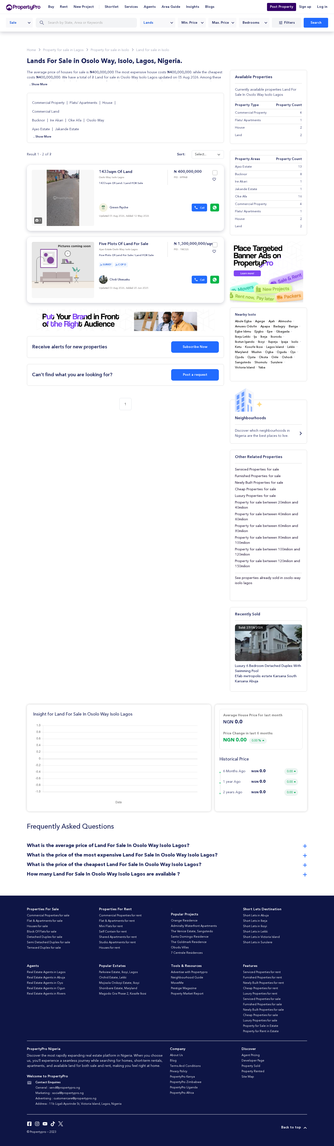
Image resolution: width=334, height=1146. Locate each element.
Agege (260, 321)
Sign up (305, 7)
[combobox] (19, 23)
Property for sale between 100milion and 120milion (267, 552)
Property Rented (253, 1071)
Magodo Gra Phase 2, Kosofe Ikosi (122, 993)
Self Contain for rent (113, 931)
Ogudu (282, 352)
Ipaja (284, 341)
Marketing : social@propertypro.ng (59, 1093)
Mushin (257, 352)
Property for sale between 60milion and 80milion (266, 528)
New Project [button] (84, 7)
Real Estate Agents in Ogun (46, 988)
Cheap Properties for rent (260, 988)
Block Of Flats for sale (41, 931)
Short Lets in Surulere (257, 942)
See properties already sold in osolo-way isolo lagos (268, 580)
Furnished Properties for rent (262, 977)
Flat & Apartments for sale (45, 921)
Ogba (269, 352)
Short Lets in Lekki (255, 931)
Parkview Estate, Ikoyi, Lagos (118, 972)
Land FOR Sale (133, 183)
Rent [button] (64, 7)
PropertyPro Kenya (182, 1076)
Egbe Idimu (243, 331)
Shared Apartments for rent (118, 937)
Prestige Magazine (184, 988)
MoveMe (177, 983)
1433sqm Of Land (115, 172)
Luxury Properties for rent (260, 993)
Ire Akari (57, 120)
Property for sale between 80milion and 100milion (266, 540)
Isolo (294, 341)
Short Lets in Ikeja (255, 921)
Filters (289, 22)
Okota (263, 357)
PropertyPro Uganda (184, 1087)
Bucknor (39, 120)
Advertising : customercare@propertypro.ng (65, 1098)
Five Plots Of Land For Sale (123, 244)
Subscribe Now (195, 347)
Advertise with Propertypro (189, 972)
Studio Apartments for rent (117, 942)
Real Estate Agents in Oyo (45, 983)
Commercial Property (49, 103)
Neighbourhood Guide (187, 977)
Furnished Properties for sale (258, 476)
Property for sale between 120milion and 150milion (267, 563)
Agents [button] (150, 7)
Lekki (291, 347)
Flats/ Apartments (84, 103)
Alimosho (285, 321)
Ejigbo (259, 331)
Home (31, 50)
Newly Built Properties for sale (259, 482)
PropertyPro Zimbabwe (185, 1082)
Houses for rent (109, 947)
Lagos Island (275, 347)
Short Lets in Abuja (256, 915)
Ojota (251, 357)
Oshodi (287, 357)
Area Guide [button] (171, 7)
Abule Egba (243, 321)
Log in (322, 7)
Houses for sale (37, 926)
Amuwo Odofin (246, 326)
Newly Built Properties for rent (263, 983)
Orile (274, 357)
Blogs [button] (209, 7)
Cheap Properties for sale (255, 489)
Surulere (277, 362)
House (107, 103)
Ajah (271, 321)
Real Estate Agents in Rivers (46, 993)
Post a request (195, 374)
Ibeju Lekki (242, 336)
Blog (173, 1060)
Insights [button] (192, 7)
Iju (255, 336)
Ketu (238, 347)
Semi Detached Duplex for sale (48, 942)
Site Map (248, 1076)
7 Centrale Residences (186, 953)
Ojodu (239, 357)
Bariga (293, 326)
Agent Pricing (251, 1055)
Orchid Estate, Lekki (112, 977)
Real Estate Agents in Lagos (46, 972)
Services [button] (131, 7)
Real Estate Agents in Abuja (46, 977)
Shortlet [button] (112, 7)
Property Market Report (187, 993)
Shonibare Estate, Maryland (118, 988)
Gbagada (282, 331)
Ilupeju (273, 341)
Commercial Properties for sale (48, 915)
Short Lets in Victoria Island (261, 937)
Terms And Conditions (185, 1066)
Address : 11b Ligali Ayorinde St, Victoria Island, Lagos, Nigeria (78, 1104)
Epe (270, 331)
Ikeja (263, 336)
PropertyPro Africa (182, 1093)
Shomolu (261, 362)
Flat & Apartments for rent (117, 921)
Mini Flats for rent (111, 926)
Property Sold (251, 1066)
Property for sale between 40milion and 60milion (266, 517)
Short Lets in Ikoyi (255, 926)
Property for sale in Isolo (110, 50)
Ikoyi (261, 341)
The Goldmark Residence (189, 942)
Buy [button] (51, 7)
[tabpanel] (63, 198)
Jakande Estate (67, 129)
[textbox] (192, 23)
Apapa (265, 326)
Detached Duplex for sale (44, 937)
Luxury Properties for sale (255, 496)
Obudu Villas (180, 947)
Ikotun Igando (245, 341)
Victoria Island (245, 367)
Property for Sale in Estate (260, 1026)
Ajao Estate (41, 129)
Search (316, 22)
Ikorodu (276, 336)
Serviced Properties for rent (262, 972)
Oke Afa (75, 120)
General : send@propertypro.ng (57, 1087)
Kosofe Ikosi (254, 347)
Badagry (279, 326)
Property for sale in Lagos (63, 50)
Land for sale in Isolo (152, 50)
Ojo (293, 352)
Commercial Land (45, 111)
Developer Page (253, 1060)
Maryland (241, 352)
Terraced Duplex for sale (44, 947)
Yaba (261, 367)
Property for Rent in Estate (261, 1031)
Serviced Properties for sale (257, 469)
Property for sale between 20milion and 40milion (266, 505)
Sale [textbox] (13, 22)
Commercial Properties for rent (120, 915)
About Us (176, 1055)
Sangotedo (243, 362)
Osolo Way (95, 120)
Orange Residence (184, 920)
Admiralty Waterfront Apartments (194, 926)
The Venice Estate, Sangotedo (192, 931)
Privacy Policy (178, 1071)
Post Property (281, 7)
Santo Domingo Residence (190, 936)
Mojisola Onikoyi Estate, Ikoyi (119, 983)
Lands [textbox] (148, 22)
